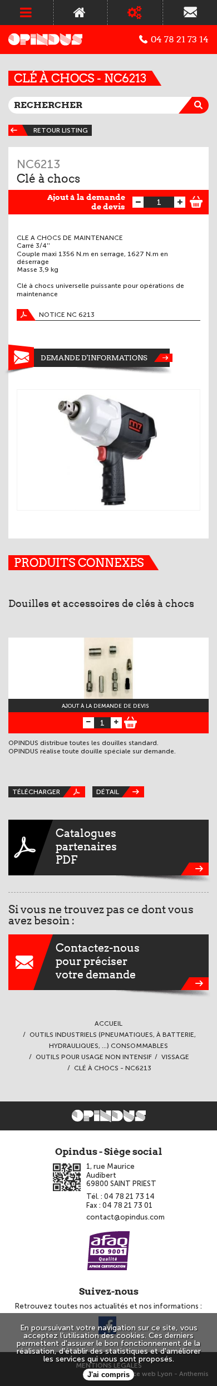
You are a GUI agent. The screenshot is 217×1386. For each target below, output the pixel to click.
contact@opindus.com (125, 1217)
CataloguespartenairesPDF (86, 846)
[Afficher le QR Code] (67, 1177)
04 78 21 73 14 (180, 39)
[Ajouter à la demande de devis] (196, 201)
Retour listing (60, 130)
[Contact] (190, 12)
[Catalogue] (134, 12)
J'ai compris (108, 1374)
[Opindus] (45, 39)
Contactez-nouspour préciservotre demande (98, 961)
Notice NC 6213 (67, 315)
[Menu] (26, 12)
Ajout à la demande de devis (86, 202)
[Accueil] (79, 12)
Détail (107, 792)
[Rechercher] (200, 105)
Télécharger (36, 792)
